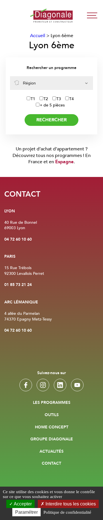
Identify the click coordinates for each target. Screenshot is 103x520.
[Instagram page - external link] (43, 385)
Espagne (64, 162)
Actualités (51, 451)
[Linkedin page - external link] (60, 385)
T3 (58, 99)
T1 (33, 99)
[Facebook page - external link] (25, 385)
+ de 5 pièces (52, 105)
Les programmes (51, 403)
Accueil (37, 36)
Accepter (22, 503)
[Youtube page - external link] (77, 385)
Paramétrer (26, 512)
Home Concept (51, 427)
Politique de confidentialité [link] (67, 512)
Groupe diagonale (51, 439)
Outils (52, 415)
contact (51, 463)
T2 (45, 99)
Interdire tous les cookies (70, 503)
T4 (71, 99)
